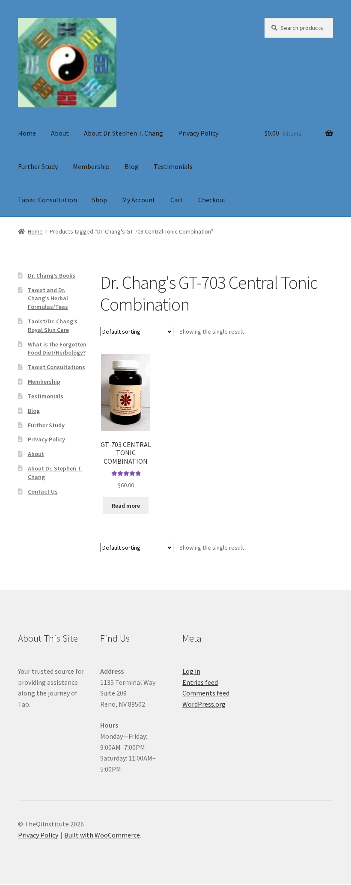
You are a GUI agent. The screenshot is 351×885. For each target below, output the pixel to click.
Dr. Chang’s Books (51, 275)
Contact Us (43, 491)
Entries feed (200, 682)
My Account (138, 199)
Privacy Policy (198, 133)
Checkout (212, 199)
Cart (176, 199)
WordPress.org (204, 704)
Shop (99, 199)
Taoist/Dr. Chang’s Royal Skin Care (52, 325)
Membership (91, 166)
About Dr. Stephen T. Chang (123, 133)
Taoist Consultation (47, 199)
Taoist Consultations (56, 367)
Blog (132, 166)
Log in (191, 671)
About (60, 133)
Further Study (38, 166)
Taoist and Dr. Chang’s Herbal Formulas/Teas (48, 298)
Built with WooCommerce (102, 835)
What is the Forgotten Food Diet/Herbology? (57, 348)
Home (27, 133)
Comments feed (205, 693)
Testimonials (173, 166)
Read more (126, 505)
